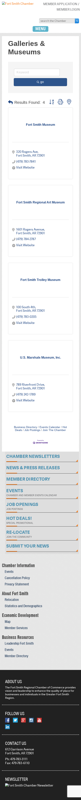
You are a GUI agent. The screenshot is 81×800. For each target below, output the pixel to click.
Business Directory (25, 427)
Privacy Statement (17, 584)
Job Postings (32, 430)
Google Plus (23, 720)
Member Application (60, 4)
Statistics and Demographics (23, 605)
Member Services (16, 627)
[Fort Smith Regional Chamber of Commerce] (18, 4)
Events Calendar (50, 427)
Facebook (7, 720)
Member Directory (16, 655)
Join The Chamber (54, 430)
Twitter (15, 720)
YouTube (39, 720)
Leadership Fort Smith (19, 643)
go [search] (42, 82)
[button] (10, 102)
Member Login (68, 9)
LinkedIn (7, 726)
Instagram (31, 720)
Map (7, 621)
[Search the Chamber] (77, 20)
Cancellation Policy (17, 577)
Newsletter (16, 779)
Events (9, 571)
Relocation (12, 599)
